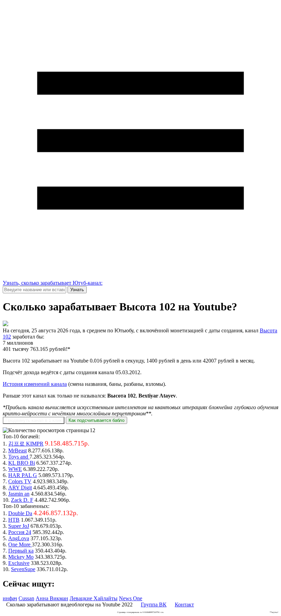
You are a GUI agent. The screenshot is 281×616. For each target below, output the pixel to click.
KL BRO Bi (21, 463)
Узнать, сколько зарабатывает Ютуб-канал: (52, 283)
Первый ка (21, 551)
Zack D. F (22, 500)
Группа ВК (154, 604)
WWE (15, 469)
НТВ (14, 520)
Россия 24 (19, 532)
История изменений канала (35, 384)
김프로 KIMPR (26, 444)
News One (130, 598)
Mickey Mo (21, 557)
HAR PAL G (22, 475)
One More (20, 544)
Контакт (184, 604)
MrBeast (17, 450)
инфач (10, 598)
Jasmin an (18, 494)
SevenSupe (23, 569)
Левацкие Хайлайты (94, 598)
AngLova (18, 538)
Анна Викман (52, 598)
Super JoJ (18, 526)
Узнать (77, 289)
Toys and (18, 457)
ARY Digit (20, 487)
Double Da (20, 513)
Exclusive (18, 563)
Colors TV (20, 481)
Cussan (26, 598)
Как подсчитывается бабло (96, 420)
